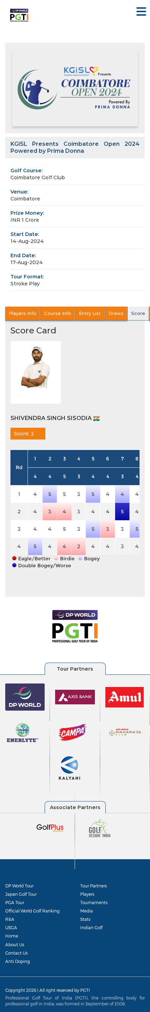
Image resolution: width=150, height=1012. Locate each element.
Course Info (57, 313)
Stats (85, 919)
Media (86, 910)
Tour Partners (93, 885)
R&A (9, 919)
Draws (115, 313)
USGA (11, 927)
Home (11, 935)
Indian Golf (91, 927)
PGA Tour (14, 902)
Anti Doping (17, 961)
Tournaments (93, 902)
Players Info (22, 313)
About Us (14, 944)
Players (87, 894)
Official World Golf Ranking (32, 910)
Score (138, 313)
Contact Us (16, 952)
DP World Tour (19, 885)
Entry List (90, 313)
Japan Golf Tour (21, 894)
